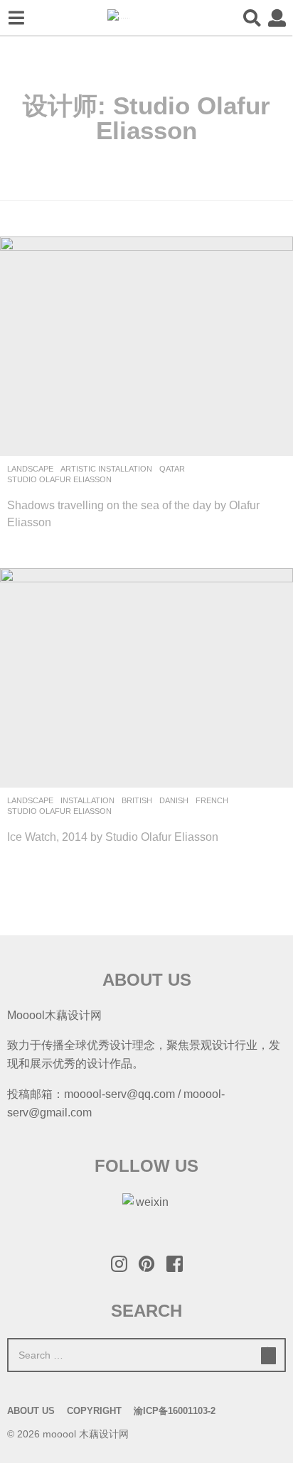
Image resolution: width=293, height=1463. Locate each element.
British (137, 800)
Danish (173, 800)
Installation (87, 800)
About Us (31, 1410)
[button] (16, 18)
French (212, 800)
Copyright (94, 1410)
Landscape (30, 468)
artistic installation (106, 468)
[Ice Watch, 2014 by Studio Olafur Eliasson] (146, 678)
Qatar (172, 468)
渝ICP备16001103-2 (174, 1410)
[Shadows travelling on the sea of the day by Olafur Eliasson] (146, 346)
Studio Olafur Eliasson (59, 479)
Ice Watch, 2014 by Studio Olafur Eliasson (112, 836)
